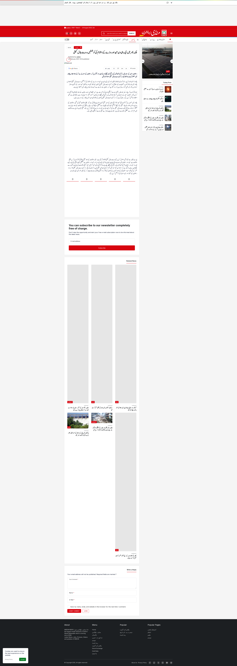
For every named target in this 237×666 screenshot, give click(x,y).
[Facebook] (149, 662)
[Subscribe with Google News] (73, 68)
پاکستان (133, 39)
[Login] (71, 33)
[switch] (66, 39)
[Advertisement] (55, 13)
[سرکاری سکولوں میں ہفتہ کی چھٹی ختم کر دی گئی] (101, 338)
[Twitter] (158, 662)
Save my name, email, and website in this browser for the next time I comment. (98, 607)
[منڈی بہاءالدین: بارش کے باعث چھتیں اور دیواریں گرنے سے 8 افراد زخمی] (157, 127)
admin (79, 57)
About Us (134, 662)
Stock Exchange (97, 648)
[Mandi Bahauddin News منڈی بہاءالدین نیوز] (152, 33)
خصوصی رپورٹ (117, 39)
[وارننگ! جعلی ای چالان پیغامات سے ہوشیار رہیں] (157, 99)
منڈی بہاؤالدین (161, 39)
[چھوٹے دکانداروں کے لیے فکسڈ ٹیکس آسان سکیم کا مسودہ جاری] (125, 486)
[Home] (170, 39)
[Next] (171, 61)
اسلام (101, 39)
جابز (138, 39)
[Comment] (118, 68)
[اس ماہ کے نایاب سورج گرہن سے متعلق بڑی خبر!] (157, 89)
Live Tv (94, 654)
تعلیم (149, 635)
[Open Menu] (171, 33)
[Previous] (143, 61)
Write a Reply (131, 570)
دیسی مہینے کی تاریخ (126, 632)
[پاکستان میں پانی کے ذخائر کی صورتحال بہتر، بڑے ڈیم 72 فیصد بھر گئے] (78, 486)
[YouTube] (166, 662)
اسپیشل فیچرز (152, 630)
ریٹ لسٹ (152, 39)
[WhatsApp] (154, 662)
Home (94, 630)
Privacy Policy (9, 659)
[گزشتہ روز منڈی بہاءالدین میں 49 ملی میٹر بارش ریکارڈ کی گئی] (125, 338)
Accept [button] (23, 659)
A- (126, 68)
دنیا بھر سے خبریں (97, 638)
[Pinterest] (171, 662)
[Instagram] (162, 662)
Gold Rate (95, 651)
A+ (122, 68)
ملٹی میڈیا (108, 39)
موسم (96, 39)
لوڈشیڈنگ (144, 39)
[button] (75, 33)
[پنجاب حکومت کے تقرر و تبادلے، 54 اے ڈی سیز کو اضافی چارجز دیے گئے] (78, 338)
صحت (91, 39)
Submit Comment (74, 611)
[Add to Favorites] (114, 68)
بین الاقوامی (125, 39)
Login (85, 611)
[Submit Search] (79, 33)
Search (131, 33)
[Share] (171, 2)
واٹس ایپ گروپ (96, 646)
